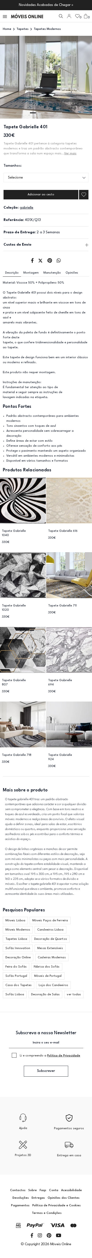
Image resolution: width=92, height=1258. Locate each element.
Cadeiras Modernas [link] (52, 957)
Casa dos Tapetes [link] (18, 985)
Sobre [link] (32, 1190)
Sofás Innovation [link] (17, 948)
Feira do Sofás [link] (16, 966)
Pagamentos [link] (20, 1205)
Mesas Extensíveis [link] (50, 948)
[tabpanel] (46, 77)
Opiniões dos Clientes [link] (63, 1197)
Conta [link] (53, 1190)
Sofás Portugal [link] (16, 976)
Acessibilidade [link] (71, 1190)
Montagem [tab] (31, 272)
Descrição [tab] (12, 272)
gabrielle (26, 208)
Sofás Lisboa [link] (14, 994)
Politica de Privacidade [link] (63, 1055)
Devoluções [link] (21, 1197)
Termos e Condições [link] (46, 1213)
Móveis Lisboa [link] (15, 920)
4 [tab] (59, 112)
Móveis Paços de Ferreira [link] (50, 920)
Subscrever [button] (46, 1071)
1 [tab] (33, 112)
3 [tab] (50, 112)
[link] (27, 16)
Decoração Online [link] (18, 957)
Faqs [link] (43, 1190)
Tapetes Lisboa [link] (16, 939)
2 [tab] (42, 112)
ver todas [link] (74, 994)
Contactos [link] (17, 1190)
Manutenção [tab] (52, 272)
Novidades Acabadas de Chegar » (46, 5)
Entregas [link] (38, 1197)
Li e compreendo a (50, 1055)
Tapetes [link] (23, 29)
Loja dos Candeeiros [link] (53, 985)
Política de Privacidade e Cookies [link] (56, 1205)
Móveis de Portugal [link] (48, 976)
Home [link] (7, 29)
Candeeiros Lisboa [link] (50, 929)
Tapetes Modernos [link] (47, 29)
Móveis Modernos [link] (17, 929)
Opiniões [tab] (72, 272)
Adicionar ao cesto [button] (41, 194)
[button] (5, 16)
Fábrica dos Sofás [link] (46, 966)
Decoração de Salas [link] (45, 994)
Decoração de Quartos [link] (50, 939)
